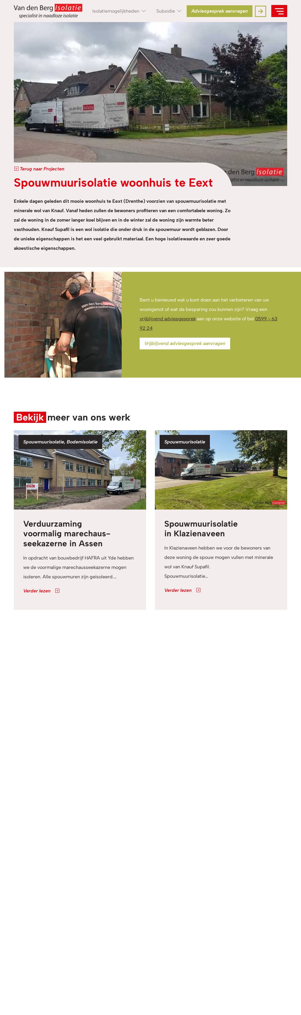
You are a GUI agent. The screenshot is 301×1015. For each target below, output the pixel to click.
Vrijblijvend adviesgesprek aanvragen (184, 343)
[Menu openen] (279, 11)
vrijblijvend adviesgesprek (168, 318)
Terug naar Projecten (41, 169)
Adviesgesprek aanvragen (219, 11)
